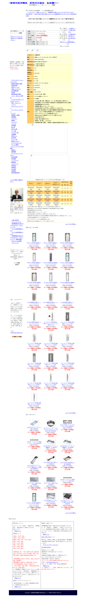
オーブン (13, 113)
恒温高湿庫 (14, 85)
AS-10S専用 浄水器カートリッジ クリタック (50, 303)
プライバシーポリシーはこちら (50, 544)
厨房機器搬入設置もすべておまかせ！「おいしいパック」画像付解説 (16, 237)
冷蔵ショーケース (16, 89)
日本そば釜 (14, 129)
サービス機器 (14, 144)
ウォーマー (14, 122)
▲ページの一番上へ (71, 224)
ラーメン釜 (14, 139)
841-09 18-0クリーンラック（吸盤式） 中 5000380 (67, 446)
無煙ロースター (15, 141)
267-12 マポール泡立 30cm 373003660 (34, 483)
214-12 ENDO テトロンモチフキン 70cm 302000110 (67, 425)
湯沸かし (13, 150)
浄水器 (13, 92)
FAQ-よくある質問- (17, 241)
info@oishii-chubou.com (16, 332)
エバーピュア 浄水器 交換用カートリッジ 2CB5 (34, 344)
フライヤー (14, 118)
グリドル (13, 123)
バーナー (13, 104)
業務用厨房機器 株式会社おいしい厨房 (41, 592)
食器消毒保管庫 (15, 172)
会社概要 (20, 8)
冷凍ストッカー (15, 87)
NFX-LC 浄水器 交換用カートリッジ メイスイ (34, 243)
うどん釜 (13, 130)
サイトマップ (15, 243)
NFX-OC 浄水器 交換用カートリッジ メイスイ (34, 263)
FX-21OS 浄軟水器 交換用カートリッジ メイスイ (67, 283)
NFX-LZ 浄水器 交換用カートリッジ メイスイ (51, 243)
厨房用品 (13, 165)
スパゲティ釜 (14, 132)
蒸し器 (13, 127)
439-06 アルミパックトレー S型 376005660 (34, 428)
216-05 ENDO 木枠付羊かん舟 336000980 (67, 463)
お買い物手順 (44, 3)
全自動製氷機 (14, 90)
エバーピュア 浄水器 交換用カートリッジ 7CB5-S (34, 403)
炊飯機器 (13, 117)
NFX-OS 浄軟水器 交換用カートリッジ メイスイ (51, 263)
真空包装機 (14, 157)
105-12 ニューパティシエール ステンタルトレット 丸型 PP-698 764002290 (51, 429)
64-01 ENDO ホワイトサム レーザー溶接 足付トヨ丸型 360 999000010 (34, 467)
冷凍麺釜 (13, 134)
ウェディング (14, 164)
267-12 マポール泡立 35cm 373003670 (51, 483)
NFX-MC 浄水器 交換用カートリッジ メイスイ (67, 243)
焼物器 (13, 120)
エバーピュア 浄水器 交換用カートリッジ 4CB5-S (34, 383)
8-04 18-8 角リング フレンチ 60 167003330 (51, 501)
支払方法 (26, 8)
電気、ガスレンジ (16, 103)
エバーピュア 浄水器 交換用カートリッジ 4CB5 (67, 364)
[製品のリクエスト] (17, 72)
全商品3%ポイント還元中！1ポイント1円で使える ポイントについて (17, 21)
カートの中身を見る (71, 8)
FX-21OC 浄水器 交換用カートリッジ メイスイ (51, 283)
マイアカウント (39, 8)
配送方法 (32, 8)
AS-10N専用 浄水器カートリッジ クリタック (34, 303)
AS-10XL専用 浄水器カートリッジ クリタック (34, 323)
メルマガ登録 (47, 8)
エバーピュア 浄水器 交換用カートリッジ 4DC (51, 364)
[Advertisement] (17, 347)
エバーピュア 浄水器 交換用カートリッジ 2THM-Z (34, 364)
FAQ (62, 8)
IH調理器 (13, 125)
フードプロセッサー (16, 143)
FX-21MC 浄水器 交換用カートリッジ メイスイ (34, 283)
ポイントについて (35, 3)
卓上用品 (13, 169)
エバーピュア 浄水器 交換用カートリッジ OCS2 (67, 344)
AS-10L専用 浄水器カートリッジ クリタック (67, 303)
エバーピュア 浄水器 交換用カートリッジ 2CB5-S (51, 344)
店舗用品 (13, 171)
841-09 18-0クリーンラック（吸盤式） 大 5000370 (51, 446)
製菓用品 (13, 162)
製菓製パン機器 (15, 115)
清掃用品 (13, 167)
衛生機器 (13, 158)
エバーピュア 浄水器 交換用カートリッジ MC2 (51, 383)
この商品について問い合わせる (71, 30)
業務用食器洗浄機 (16, 94)
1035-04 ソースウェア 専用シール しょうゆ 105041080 (34, 442)
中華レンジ (14, 136)
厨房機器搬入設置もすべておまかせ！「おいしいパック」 (16, 225)
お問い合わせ (56, 8)
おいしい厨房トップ (13, 8)
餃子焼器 (13, 137)
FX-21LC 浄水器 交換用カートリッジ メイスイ (67, 263)
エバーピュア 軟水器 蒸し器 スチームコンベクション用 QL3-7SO (51, 324)
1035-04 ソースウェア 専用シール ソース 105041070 (67, 480)
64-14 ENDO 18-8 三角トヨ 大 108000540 (51, 463)
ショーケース (14, 160)
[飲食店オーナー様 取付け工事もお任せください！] (17, 52)
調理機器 (13, 151)
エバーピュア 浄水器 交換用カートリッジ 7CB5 (67, 383)
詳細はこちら (17, 531)
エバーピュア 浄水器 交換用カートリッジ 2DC (67, 323)
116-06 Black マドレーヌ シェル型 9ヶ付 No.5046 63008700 (67, 502)
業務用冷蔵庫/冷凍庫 (16, 83)
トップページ (31, 12)
